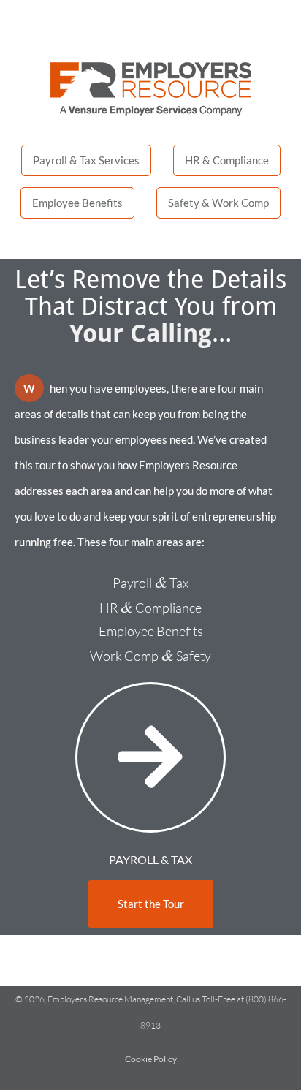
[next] (150, 757)
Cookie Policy (151, 1058)
